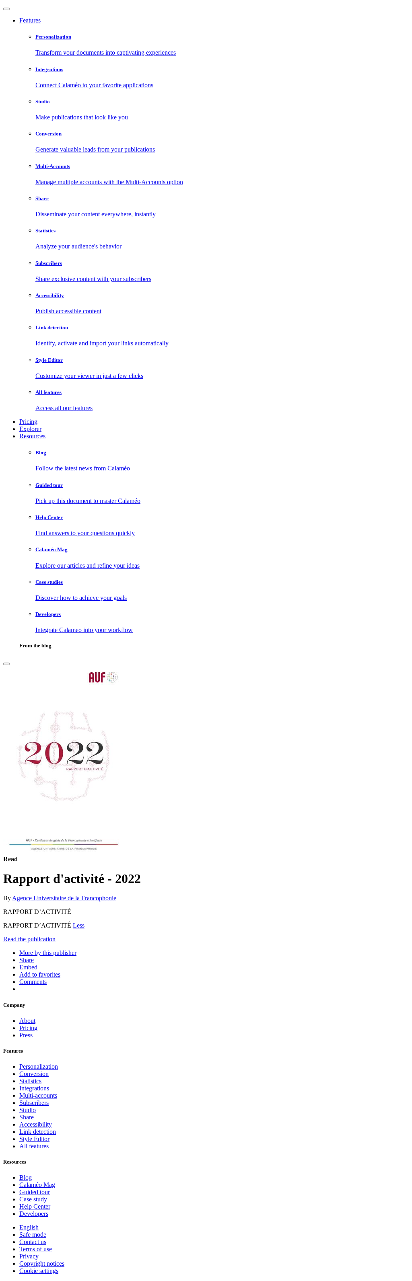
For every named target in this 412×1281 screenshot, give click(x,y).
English (29, 1227)
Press (26, 1035)
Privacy (29, 1256)
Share (26, 1117)
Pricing (28, 421)
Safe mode (32, 1234)
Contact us (32, 1241)
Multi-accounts (38, 1095)
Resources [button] (32, 436)
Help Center (34, 1206)
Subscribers (34, 1102)
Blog (25, 1177)
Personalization (38, 1066)
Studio (27, 1110)
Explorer (30, 428)
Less (78, 925)
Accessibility (35, 1124)
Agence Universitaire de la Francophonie (64, 898)
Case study (33, 1199)
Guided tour (34, 1192)
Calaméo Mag (37, 1184)
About (27, 1020)
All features (34, 1146)
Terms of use (35, 1249)
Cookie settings (38, 1270)
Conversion (34, 1073)
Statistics (30, 1081)
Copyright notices (41, 1263)
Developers (33, 1213)
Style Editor (34, 1138)
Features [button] (30, 20)
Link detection (37, 1131)
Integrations (34, 1088)
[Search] (6, 664)
